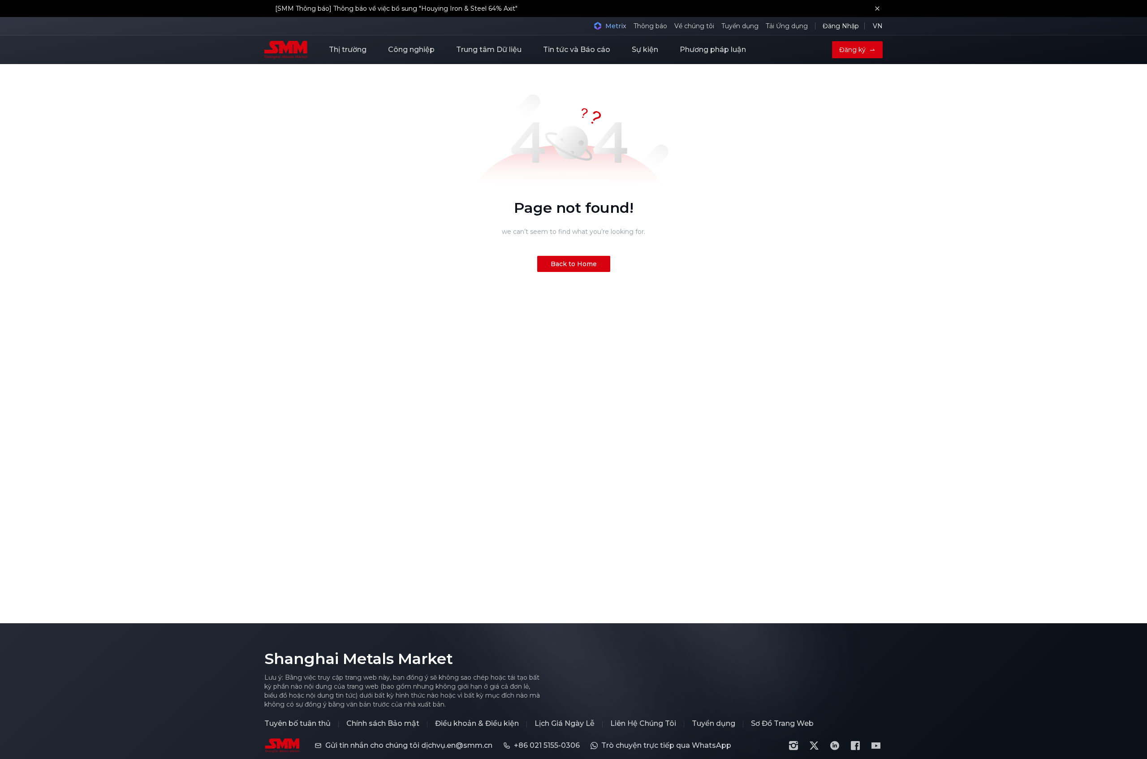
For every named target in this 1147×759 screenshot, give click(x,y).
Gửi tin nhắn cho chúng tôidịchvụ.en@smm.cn (408, 746)
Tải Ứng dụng (787, 26)
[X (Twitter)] (814, 745)
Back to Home (574, 264)
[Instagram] (793, 745)
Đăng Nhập (841, 26)
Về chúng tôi (694, 26)
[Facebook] (855, 745)
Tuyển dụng (740, 26)
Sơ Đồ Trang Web (782, 724)
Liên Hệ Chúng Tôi (643, 724)
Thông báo (650, 26)
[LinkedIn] (834, 745)
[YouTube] (876, 745)
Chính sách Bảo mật (382, 724)
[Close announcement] (877, 8)
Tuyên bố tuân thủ (297, 724)
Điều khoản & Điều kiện (477, 724)
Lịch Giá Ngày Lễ (565, 724)
